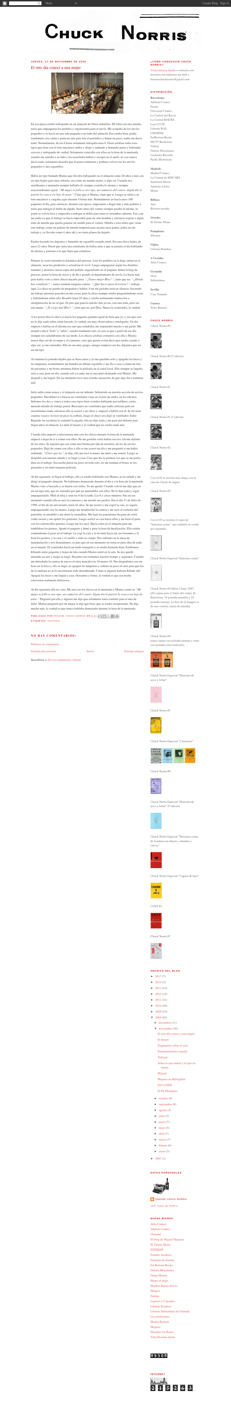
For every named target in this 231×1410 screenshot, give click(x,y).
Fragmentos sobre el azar (173, 1045)
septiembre (166, 1104)
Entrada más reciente (43, 651)
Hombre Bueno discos (163, 1286)
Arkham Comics (160, 1229)
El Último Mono (160, 1244)
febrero (163, 1145)
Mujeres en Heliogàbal (171, 1079)
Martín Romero (159, 1322)
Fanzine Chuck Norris (171, 1199)
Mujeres (155, 1327)
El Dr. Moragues (167, 1091)
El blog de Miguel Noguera (167, 1239)
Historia (54, 621)
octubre (164, 1098)
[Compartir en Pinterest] (117, 616)
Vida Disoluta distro (162, 1337)
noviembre (166, 1028)
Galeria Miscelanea (162, 1270)
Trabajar (163, 1057)
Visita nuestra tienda (163, 70)
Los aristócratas (159, 1316)
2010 (158, 1006)
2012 (158, 994)
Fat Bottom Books (161, 1265)
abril (162, 1133)
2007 (158, 1158)
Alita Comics (158, 1224)
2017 (158, 976)
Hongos (155, 1291)
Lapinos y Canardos (162, 1301)
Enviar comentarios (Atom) (64, 660)
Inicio (90, 651)
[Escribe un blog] (104, 616)
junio (162, 1122)
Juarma (154, 1296)
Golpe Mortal (158, 1275)
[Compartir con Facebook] (113, 616)
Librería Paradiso (160, 1306)
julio (162, 1116)
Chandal (155, 1234)
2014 (158, 982)
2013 (158, 988)
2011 (158, 1000)
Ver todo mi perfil (164, 1206)
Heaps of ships (159, 1280)
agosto (163, 1110)
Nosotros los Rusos (162, 1332)
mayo (162, 1128)
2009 (158, 1011)
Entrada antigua (134, 651)
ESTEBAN (156, 1249)
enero (162, 1151)
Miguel (162, 1073)
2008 (158, 1017)
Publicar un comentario (45, 644)
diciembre (165, 1022)
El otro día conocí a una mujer (176, 1034)
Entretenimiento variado (172, 1051)
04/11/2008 (165, 1085)
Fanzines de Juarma (162, 1260)
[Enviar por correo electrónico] (100, 616)
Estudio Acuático (161, 1255)
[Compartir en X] (108, 616)
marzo (163, 1139)
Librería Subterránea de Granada (170, 1311)
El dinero (163, 1039)
